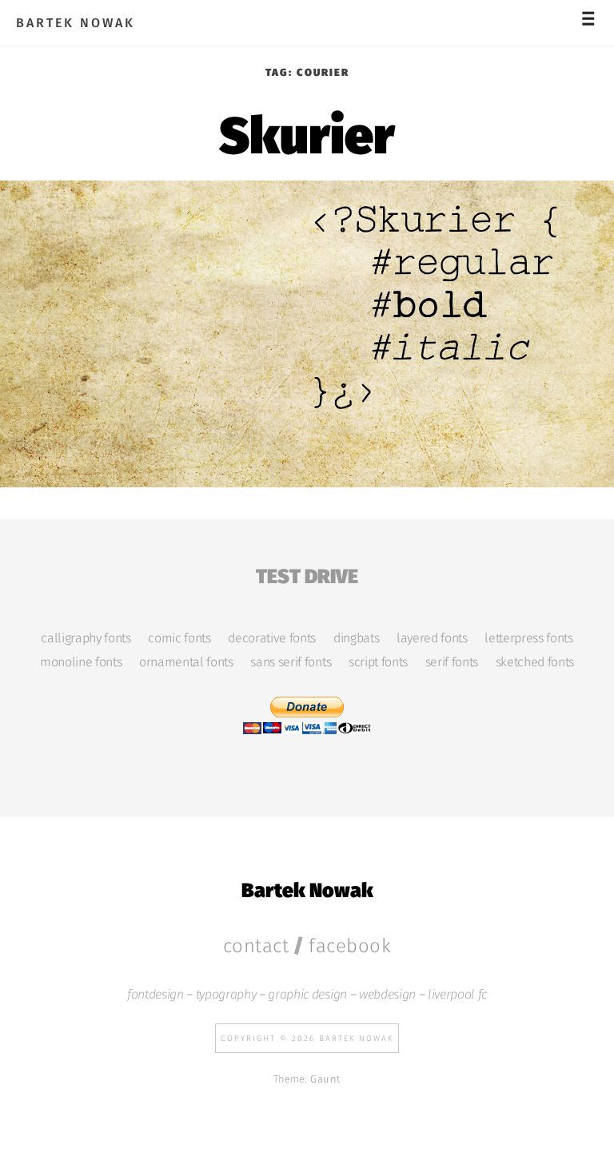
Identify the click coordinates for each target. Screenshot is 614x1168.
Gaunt (325, 1079)
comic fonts (179, 638)
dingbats (356, 638)
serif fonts (451, 662)
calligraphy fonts (85, 638)
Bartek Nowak (75, 23)
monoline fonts (81, 662)
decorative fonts (272, 638)
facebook (350, 945)
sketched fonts (535, 662)
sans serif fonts (290, 662)
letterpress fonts (528, 638)
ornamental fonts (186, 662)
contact (256, 945)
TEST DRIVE (307, 574)
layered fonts (432, 638)
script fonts (378, 662)
